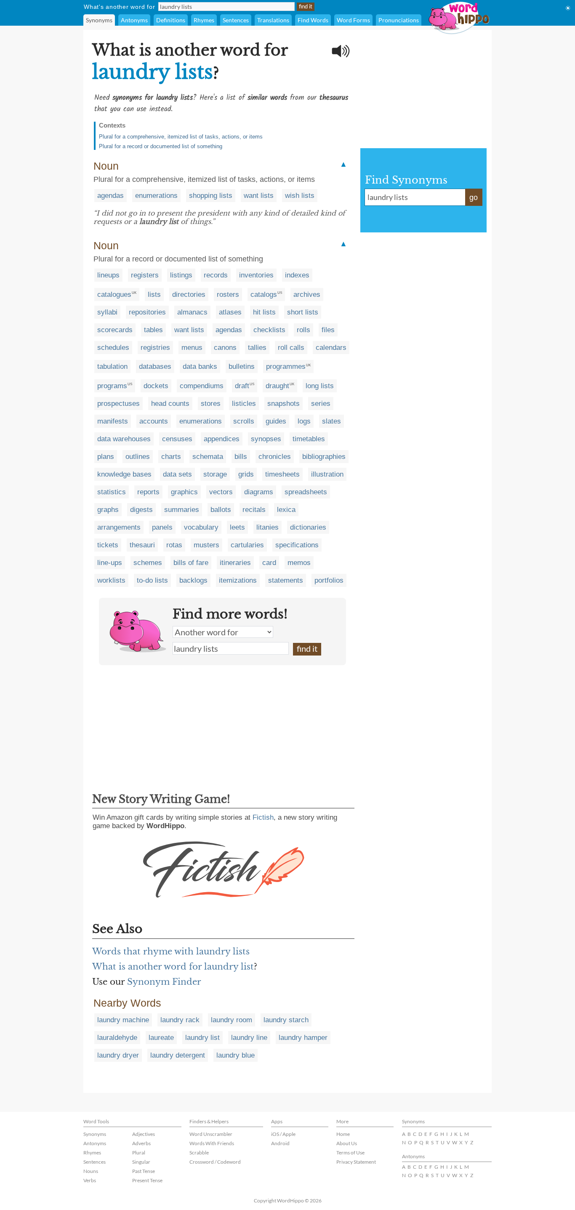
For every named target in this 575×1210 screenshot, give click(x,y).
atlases (230, 312)
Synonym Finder (164, 982)
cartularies (247, 545)
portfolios (328, 580)
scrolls (243, 421)
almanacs (192, 312)
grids (246, 474)
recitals (254, 510)
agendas (110, 196)
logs (304, 421)
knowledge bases (124, 474)
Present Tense (147, 1180)
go (473, 197)
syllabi (107, 312)
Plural (138, 1152)
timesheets (282, 474)
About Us (346, 1143)
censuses (177, 439)
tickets (107, 545)
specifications (297, 545)
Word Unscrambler (210, 1134)
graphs (108, 510)
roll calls (291, 348)
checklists (269, 330)
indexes (297, 275)
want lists (259, 196)
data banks (200, 366)
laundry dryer (118, 1055)
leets (237, 527)
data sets (177, 474)
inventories (256, 275)
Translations (273, 20)
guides (276, 421)
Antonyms (134, 20)
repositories (147, 312)
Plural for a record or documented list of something (160, 146)
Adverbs (141, 1143)
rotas (174, 545)
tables (153, 330)
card (269, 563)
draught (277, 386)
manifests (112, 421)
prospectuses (118, 404)
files (328, 330)
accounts (153, 421)
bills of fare (190, 563)
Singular (141, 1162)
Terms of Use (350, 1152)
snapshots (283, 404)
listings (181, 275)
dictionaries (308, 527)
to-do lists (152, 580)
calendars (331, 348)
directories (188, 295)
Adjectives (143, 1134)
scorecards (115, 330)
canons (225, 348)
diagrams (258, 492)
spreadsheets (306, 492)
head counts (170, 404)
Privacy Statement (356, 1162)
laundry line (249, 1038)
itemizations (238, 580)
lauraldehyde (117, 1038)
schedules (113, 348)
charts (171, 457)
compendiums (202, 386)
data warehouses (124, 439)
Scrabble (199, 1152)
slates (331, 421)
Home (343, 1134)
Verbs (89, 1180)
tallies (257, 348)
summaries (181, 510)
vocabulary (201, 527)
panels (162, 527)
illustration (327, 474)
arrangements (119, 527)
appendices (222, 439)
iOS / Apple (283, 1134)
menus (191, 348)
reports (148, 492)
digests (141, 510)
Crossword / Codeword (215, 1162)
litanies (267, 527)
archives (306, 295)
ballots (220, 510)
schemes (147, 563)
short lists (302, 312)
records (216, 275)
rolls (303, 330)
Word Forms (353, 20)
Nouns (90, 1171)
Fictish (263, 817)
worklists (111, 580)
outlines (137, 457)
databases (155, 366)
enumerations (156, 196)
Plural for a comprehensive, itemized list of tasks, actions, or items (181, 136)
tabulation (112, 366)
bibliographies (324, 457)
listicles (244, 404)
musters (206, 545)
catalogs (263, 295)
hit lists (264, 312)
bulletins (242, 366)
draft (242, 386)
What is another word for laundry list (173, 967)
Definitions (170, 20)
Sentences (236, 20)
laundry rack (180, 1020)
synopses (266, 439)
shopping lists (210, 196)
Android (280, 1143)
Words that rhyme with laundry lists (171, 951)
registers (145, 275)
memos (299, 563)
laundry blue (235, 1055)
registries (155, 348)
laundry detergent (177, 1055)
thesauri (142, 545)
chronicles (274, 457)
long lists (320, 386)
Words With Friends (211, 1143)
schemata (207, 457)
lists (154, 295)
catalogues (114, 295)
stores (211, 404)
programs (112, 386)
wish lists (299, 196)
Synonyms (99, 20)
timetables (309, 439)
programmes (286, 366)
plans (105, 457)
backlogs (193, 580)
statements (285, 580)
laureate (161, 1038)
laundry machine (123, 1020)
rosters (228, 295)
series (320, 404)
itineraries (235, 563)
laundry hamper (303, 1038)
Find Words (313, 20)
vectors (221, 492)
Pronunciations (398, 20)
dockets (156, 386)
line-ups (109, 563)
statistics (111, 492)
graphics (184, 492)
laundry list (202, 1038)
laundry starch (286, 1020)
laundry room (231, 1020)
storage (215, 474)
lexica (286, 510)
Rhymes (204, 20)
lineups (108, 275)
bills (240, 457)
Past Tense (143, 1171)
